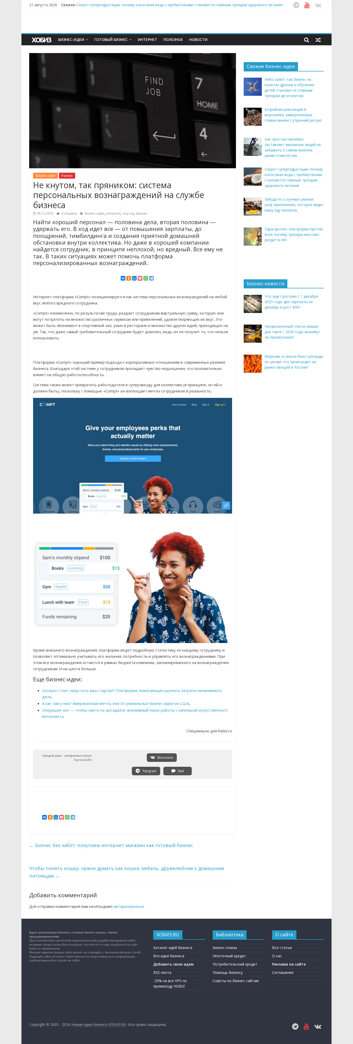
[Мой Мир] (134, 278)
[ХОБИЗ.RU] (42, 39)
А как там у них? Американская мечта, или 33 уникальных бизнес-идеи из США (115, 703)
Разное (67, 175)
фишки (141, 213)
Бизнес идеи (45, 175)
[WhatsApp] (145, 278)
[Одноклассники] (128, 278)
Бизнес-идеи (71, 39)
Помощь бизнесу (228, 972)
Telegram (149, 771)
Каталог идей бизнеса (172, 947)
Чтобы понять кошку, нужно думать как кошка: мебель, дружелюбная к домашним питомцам (126, 872)
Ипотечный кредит (229, 955)
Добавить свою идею (173, 964)
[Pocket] (140, 278)
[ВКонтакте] (123, 278)
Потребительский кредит (235, 964)
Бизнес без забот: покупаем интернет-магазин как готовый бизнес (111, 845)
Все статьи (282, 947)
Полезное (173, 39)
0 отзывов (68, 213)
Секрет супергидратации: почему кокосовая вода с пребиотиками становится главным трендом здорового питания (179, 4)
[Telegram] (151, 278)
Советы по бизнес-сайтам (236, 980)
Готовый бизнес (111, 39)
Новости (198, 39)
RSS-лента (162, 972)
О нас (277, 955)
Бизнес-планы (225, 947)
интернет (113, 213)
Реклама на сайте (289, 964)
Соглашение (283, 972)
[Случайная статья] (318, 39)
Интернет (147, 39)
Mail (180, 771)
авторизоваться (129, 906)
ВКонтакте (165, 757)
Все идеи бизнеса (168, 955)
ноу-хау (128, 213)
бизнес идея (94, 213)
